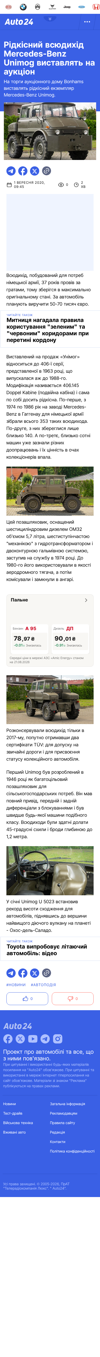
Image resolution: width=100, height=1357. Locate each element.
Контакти (57, 1142)
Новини (9, 1104)
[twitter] (34, 171)
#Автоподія (43, 985)
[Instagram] (57, 1038)
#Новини (16, 985)
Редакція (57, 1132)
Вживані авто (14, 1132)
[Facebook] (8, 1038)
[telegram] (11, 171)
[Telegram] (45, 1038)
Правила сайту (62, 1123)
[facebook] (22, 171)
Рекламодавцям (63, 1113)
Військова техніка (18, 1123)
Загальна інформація (67, 1104)
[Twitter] (20, 1038)
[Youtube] (32, 1038)
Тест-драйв (13, 1113)
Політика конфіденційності (72, 1151)
